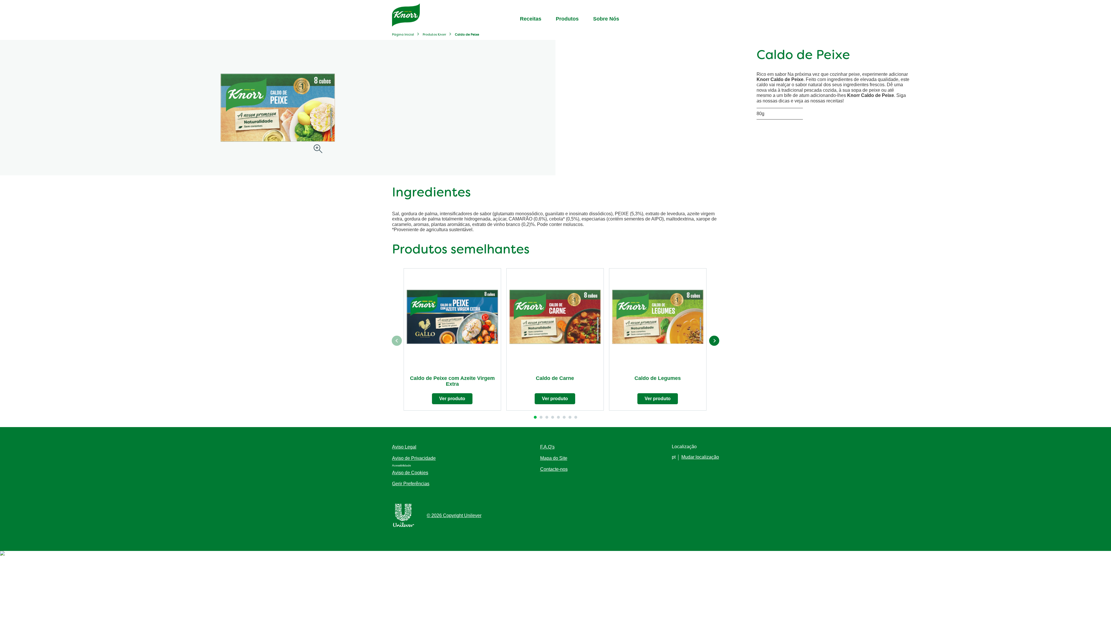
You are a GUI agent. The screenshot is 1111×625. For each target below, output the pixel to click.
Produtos (567, 19)
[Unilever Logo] (403, 525)
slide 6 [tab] (564, 417)
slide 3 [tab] (546, 417)
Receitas (530, 19)
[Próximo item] (714, 341)
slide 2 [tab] (541, 417)
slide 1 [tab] (535, 417)
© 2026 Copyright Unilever (454, 515)
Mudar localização (700, 457)
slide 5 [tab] (558, 417)
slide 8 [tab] (575, 417)
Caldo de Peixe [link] (467, 34)
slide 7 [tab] (570, 417)
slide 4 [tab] (552, 417)
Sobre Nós (606, 19)
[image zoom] (318, 149)
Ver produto (452, 398)
